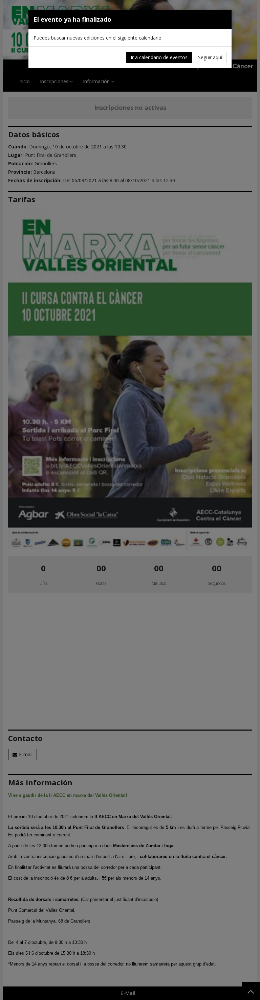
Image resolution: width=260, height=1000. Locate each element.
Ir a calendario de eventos (159, 57)
